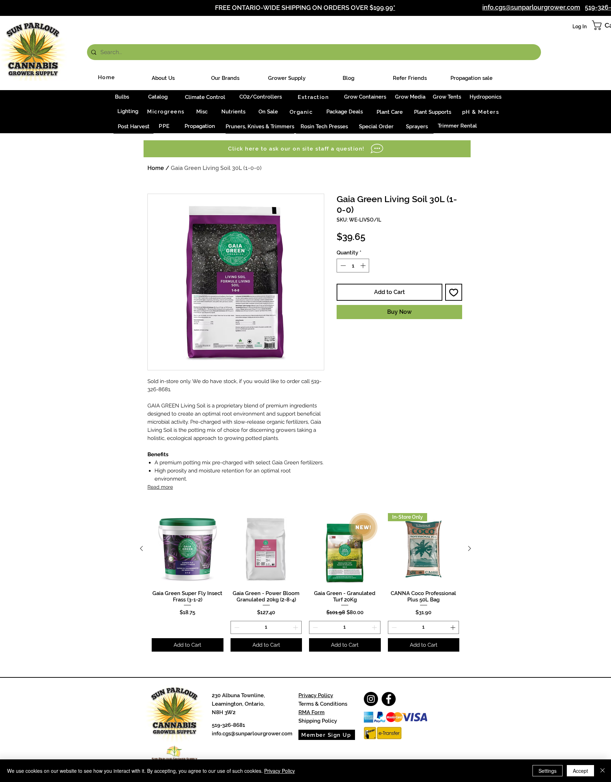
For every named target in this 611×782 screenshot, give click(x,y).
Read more (160, 487)
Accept (580, 770)
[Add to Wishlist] (453, 292)
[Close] (602, 770)
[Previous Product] (141, 548)
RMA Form (311, 712)
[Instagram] (371, 699)
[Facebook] (389, 699)
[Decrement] (342, 265)
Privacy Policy (315, 695)
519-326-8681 (228, 725)
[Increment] (363, 265)
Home (155, 168)
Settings (548, 770)
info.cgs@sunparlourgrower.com (252, 733)
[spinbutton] (353, 265)
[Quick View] (187, 549)
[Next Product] (469, 548)
